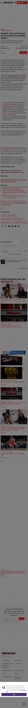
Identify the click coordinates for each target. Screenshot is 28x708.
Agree (14, 694)
